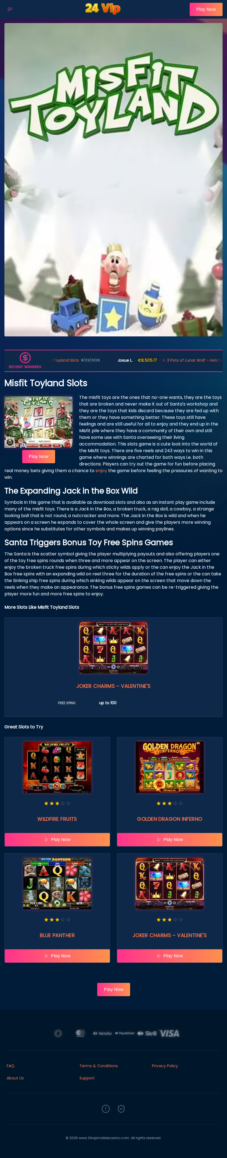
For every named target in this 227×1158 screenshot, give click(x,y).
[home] (102, 15)
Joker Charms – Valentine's (113, 686)
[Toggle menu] (10, 9)
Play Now (206, 9)
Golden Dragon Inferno (169, 818)
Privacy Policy (165, 1066)
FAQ (10, 1066)
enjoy (101, 470)
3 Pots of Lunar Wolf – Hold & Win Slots (169, 360)
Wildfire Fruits (57, 818)
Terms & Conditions (98, 1066)
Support (87, 1078)
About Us (15, 1078)
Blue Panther (57, 935)
